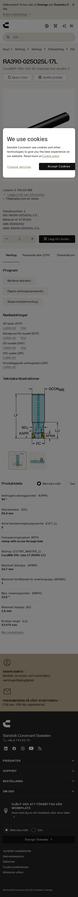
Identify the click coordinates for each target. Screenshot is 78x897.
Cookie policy (50, 156)
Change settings (19, 167)
